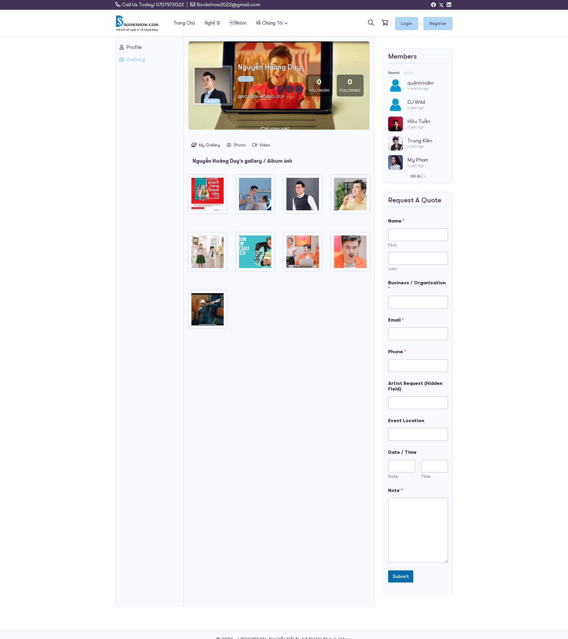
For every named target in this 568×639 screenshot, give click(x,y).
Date (393, 476)
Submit (401, 576)
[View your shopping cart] (384, 23)
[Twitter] (441, 5)
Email (396, 320)
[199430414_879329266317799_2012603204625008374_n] (302, 196)
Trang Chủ (184, 23)
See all (416, 176)
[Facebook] (433, 5)
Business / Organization (417, 285)
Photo (240, 145)
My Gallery (209, 145)
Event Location (406, 420)
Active (409, 73)
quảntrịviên (420, 83)
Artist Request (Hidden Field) (415, 386)
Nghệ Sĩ (212, 23)
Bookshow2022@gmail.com (228, 4)
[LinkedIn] (449, 5)
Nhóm (238, 23)
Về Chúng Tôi (269, 23)
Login (406, 23)
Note (395, 490)
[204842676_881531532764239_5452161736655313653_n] (207, 254)
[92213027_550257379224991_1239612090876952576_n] (207, 196)
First (392, 245)
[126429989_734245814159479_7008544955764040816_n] (255, 196)
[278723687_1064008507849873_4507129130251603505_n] (302, 254)
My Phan (417, 160)
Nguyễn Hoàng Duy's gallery (227, 161)
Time (425, 476)
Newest (394, 73)
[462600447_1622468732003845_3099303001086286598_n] (207, 311)
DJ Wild (416, 102)
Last (392, 268)
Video (264, 145)
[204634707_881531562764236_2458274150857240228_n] (350, 196)
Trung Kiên (419, 140)
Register (438, 23)
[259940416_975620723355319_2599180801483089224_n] (255, 254)
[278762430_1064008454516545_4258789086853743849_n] (350, 254)
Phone (397, 351)
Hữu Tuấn (418, 121)
